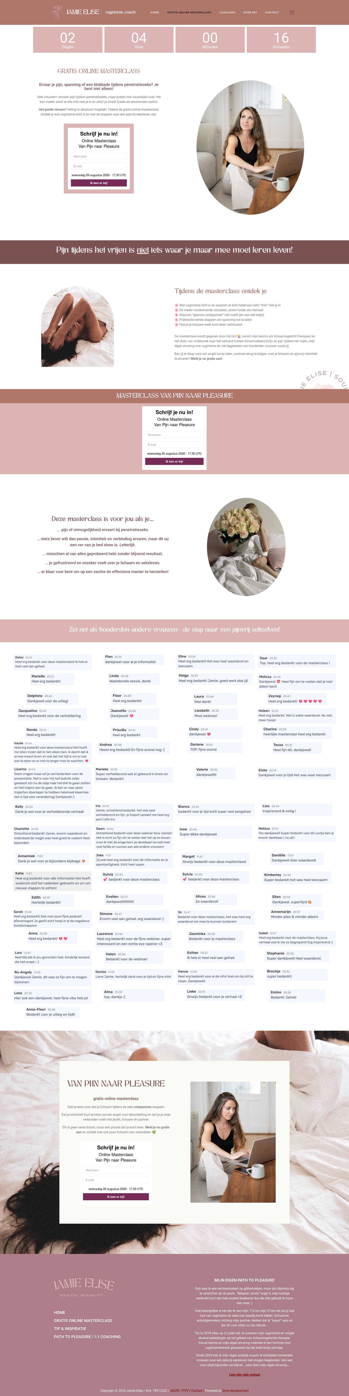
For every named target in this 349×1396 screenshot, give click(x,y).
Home (154, 12)
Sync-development (235, 1391)
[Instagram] (292, 12)
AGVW (174, 1391)
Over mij (250, 12)
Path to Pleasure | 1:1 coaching (87, 1336)
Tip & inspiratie (70, 1328)
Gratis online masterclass (83, 1320)
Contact (272, 12)
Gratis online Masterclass (189, 12)
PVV (185, 1391)
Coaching (227, 12)
